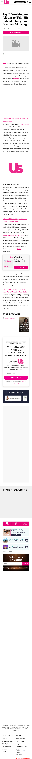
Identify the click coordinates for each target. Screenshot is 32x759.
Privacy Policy (16, 383)
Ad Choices (19, 754)
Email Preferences (6, 746)
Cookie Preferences (21, 746)
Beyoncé (16, 78)
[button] (27, 2)
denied (19, 249)
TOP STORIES (15, 32)
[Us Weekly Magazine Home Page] (6, 2)
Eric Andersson (8, 28)
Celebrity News (9, 11)
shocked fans (25, 124)
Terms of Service (20, 738)
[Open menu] (2, 2)
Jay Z (4, 63)
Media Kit (4, 749)
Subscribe (20, 2)
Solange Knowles (8, 235)
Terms (22, 381)
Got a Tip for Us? (6, 744)
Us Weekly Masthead (7, 741)
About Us (4, 738)
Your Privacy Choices (18, 750)
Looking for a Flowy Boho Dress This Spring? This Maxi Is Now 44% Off (20, 262)
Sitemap (4, 751)
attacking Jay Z (19, 235)
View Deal (21, 267)
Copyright (19, 744)
